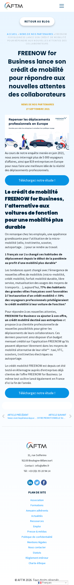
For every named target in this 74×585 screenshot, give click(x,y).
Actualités (37, 516)
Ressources (37, 521)
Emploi (37, 526)
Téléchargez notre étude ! (37, 180)
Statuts (37, 552)
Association (37, 500)
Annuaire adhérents (37, 510)
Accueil (12, 34)
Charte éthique (37, 563)
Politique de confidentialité (37, 537)
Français (46, 582)
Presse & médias (37, 531)
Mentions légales (37, 542)
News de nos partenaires (36, 34)
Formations (37, 505)
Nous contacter (37, 547)
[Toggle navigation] (61, 6)
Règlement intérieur (37, 557)
